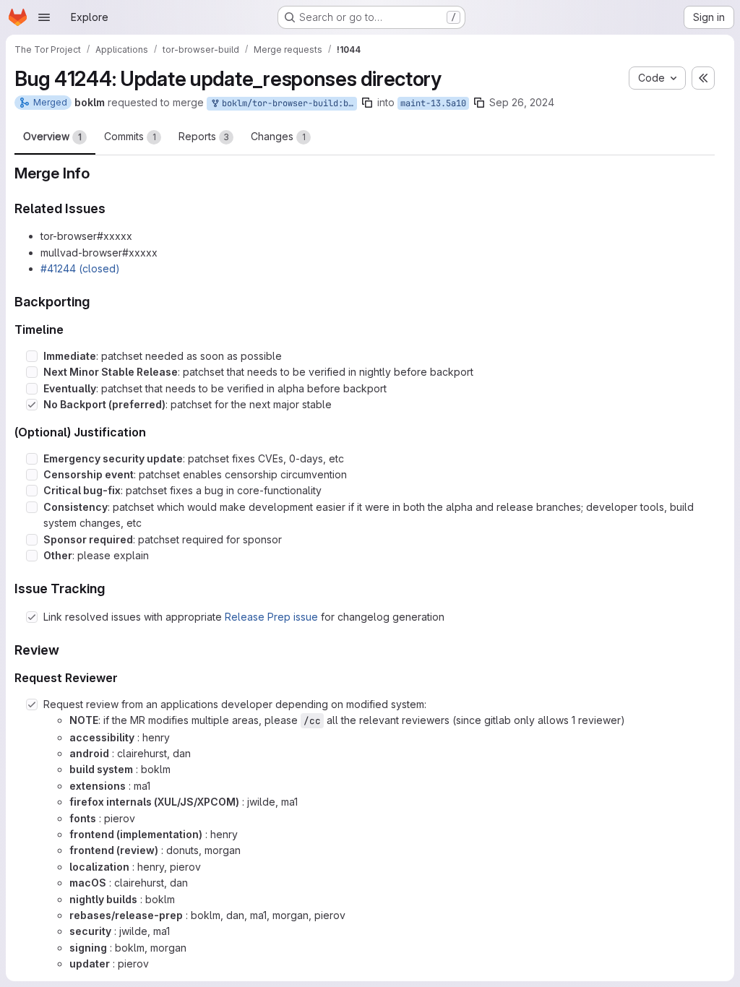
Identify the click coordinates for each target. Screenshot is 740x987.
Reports (203, 136)
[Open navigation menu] (44, 17)
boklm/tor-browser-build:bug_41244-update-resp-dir (287, 103)
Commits (130, 136)
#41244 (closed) (80, 268)
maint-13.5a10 (433, 103)
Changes (278, 136)
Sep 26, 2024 (521, 102)
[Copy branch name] (367, 102)
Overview (52, 136)
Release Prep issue (271, 617)
